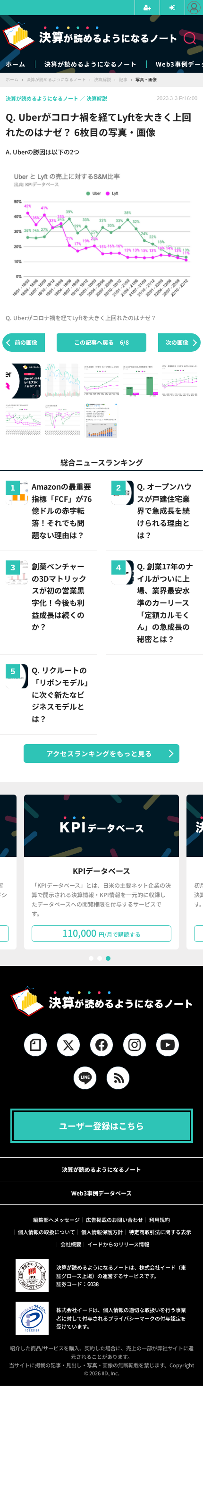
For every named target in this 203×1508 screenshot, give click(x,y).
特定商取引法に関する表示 (160, 1232)
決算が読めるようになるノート (90, 64)
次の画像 (177, 342)
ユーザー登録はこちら (101, 1125)
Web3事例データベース (101, 1193)
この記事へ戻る (101, 342)
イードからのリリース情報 (118, 1244)
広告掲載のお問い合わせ (114, 1219)
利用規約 (159, 1219)
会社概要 (70, 1244)
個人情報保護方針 (102, 1232)
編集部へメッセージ (56, 1219)
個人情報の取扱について (46, 1232)
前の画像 (26, 342)
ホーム (15, 64)
